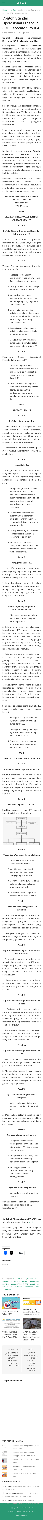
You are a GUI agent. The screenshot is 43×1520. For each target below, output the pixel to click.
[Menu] (3, 3)
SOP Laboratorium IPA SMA (13, 1284)
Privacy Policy (21, 1515)
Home (4, 10)
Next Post (29, 1360)
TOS (33, 1511)
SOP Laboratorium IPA (30, 1281)
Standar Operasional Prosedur (21, 1287)
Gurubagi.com (24, 1507)
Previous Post (13, 1357)
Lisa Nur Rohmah (12, 1493)
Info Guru (12, 10)
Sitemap (11, 1511)
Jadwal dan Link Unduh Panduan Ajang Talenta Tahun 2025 (31, 1312)
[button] (21, 831)
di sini (32, 1222)
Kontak (18, 1511)
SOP (18, 1281)
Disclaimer (26, 1511)
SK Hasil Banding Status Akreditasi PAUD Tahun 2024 (9, 1334)
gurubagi (26, 32)
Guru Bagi (21, 3)
